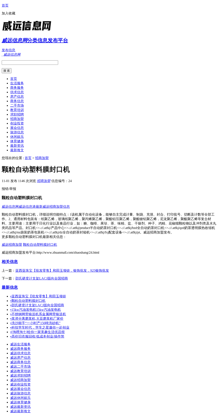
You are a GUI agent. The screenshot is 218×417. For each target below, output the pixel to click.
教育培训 (17, 110)
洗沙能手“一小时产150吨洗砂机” (35, 323)
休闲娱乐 (17, 137)
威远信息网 (10, 206)
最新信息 (10, 287)
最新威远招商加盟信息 (53, 206)
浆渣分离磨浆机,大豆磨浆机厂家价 (36, 318)
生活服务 (17, 83)
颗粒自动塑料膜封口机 (40, 244)
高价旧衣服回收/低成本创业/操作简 (37, 336)
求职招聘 (17, 114)
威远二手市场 (20, 366)
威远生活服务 (20, 344)
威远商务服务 (20, 349)
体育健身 (17, 141)
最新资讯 (17, 145)
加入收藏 (8, 13)
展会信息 (17, 128)
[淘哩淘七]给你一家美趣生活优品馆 (37, 332)
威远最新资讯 (20, 407)
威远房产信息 (20, 357)
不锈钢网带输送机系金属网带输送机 (38, 314)
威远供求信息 (20, 353)
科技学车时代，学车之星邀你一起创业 (39, 327)
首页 (5, 5)
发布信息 (8, 50)
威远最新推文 (20, 411)
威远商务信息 (20, 362)
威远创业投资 (20, 384)
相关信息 (10, 261)
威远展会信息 (20, 389)
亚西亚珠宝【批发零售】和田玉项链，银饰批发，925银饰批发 (62, 270)
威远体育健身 (20, 402)
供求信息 (17, 92)
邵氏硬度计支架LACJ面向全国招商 (41, 278)
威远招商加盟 (12, 244)
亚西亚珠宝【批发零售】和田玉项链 (38, 296)
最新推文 (17, 150)
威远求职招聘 (20, 375)
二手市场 (17, 105)
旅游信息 (17, 132)
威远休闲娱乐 (20, 398)
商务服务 (17, 87)
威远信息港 (27, 206)
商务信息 (17, 101)
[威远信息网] (28, 31)
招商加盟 (17, 119)
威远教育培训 (20, 371)
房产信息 (17, 96)
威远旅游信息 (20, 393)
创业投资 (17, 123)
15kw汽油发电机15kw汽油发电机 (35, 309)
